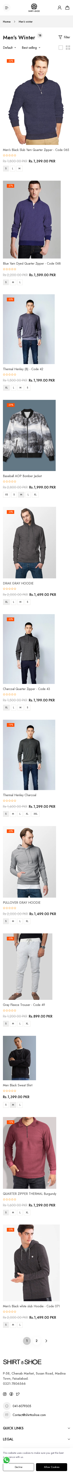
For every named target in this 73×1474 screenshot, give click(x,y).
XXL (35, 814)
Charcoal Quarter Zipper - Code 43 (26, 689)
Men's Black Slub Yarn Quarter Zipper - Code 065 (36, 150)
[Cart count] (67, 8)
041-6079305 (22, 1406)
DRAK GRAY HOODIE (18, 583)
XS (6, 494)
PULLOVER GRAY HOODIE (21, 902)
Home (7, 22)
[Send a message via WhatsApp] (6, 1460)
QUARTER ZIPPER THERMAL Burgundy (29, 1194)
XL (6, 387)
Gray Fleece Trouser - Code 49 (24, 1005)
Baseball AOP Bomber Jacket (22, 476)
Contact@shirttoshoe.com (29, 1415)
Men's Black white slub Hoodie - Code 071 (31, 1306)
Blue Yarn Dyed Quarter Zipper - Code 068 (32, 263)
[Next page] (46, 1341)
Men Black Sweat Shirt (17, 1085)
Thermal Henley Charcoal (19, 795)
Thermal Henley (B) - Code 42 (23, 369)
